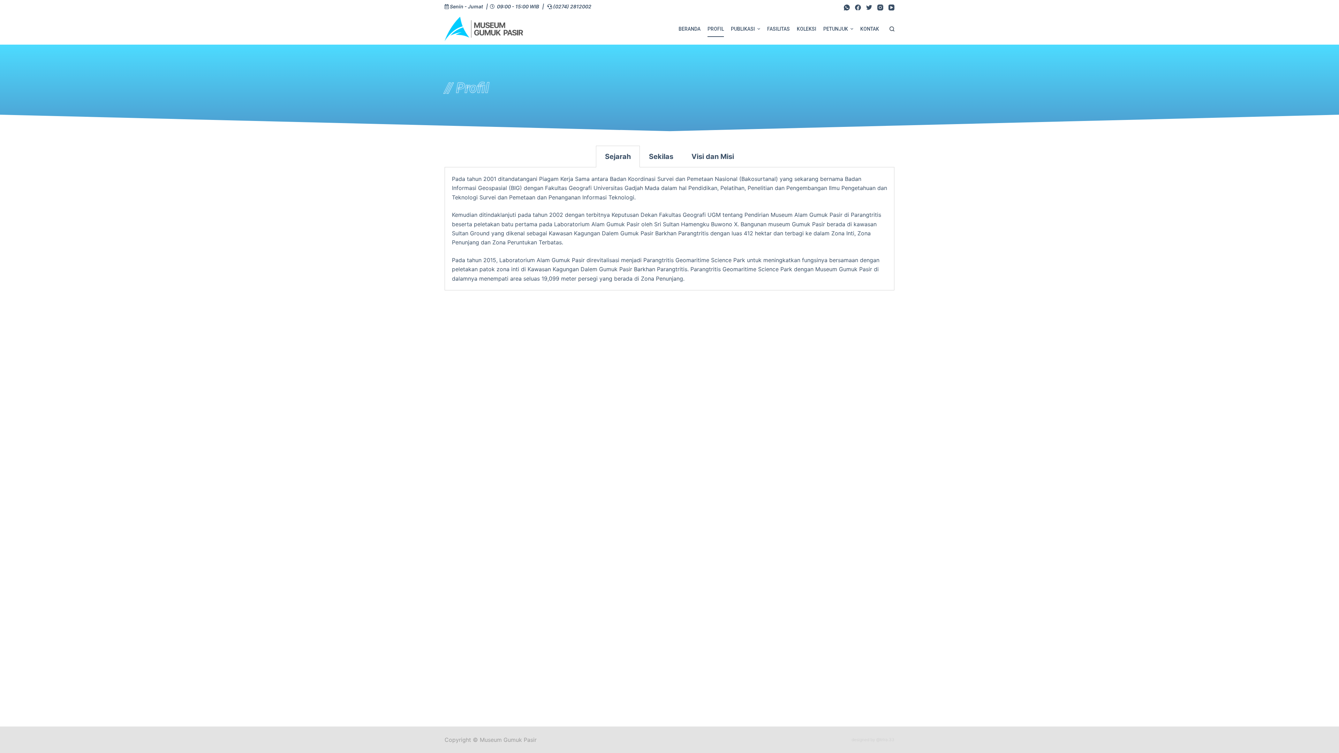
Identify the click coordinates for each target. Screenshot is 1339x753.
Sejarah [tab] (618, 156)
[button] (759, 29)
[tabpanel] (669, 228)
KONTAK (869, 29)
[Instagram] (880, 7)
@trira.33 (885, 739)
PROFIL (716, 29)
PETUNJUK (835, 29)
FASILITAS (778, 29)
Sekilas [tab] (661, 156)
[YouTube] (891, 7)
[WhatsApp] (847, 7)
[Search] (892, 28)
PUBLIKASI (743, 29)
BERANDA (690, 29)
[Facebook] (858, 7)
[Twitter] (869, 7)
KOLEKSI (806, 29)
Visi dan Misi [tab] (712, 156)
